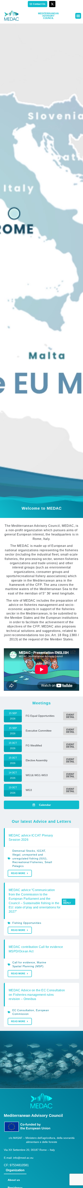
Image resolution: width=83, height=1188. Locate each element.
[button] (78, 16)
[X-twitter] (52, 4)
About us (14, 1179)
